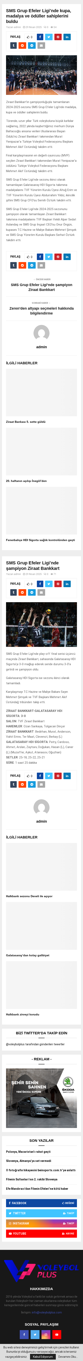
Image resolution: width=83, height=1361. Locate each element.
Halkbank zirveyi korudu (22, 1014)
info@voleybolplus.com (47, 1312)
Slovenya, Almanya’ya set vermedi (28, 1161)
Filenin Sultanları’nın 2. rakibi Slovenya (31, 1179)
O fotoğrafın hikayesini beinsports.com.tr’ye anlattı (41, 1170)
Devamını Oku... (68, 1356)
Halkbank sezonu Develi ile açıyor (29, 896)
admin (17, 27)
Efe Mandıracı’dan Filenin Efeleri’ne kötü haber (37, 1188)
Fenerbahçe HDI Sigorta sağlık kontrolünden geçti (40, 540)
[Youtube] (56, 1334)
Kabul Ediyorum (43, 1356)
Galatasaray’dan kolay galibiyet (27, 955)
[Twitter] (35, 1334)
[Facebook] (24, 1334)
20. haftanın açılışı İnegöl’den (26, 481)
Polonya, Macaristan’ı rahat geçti (28, 1151)
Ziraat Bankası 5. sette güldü (26, 421)
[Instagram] (46, 1334)
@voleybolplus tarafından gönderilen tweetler (35, 1044)
